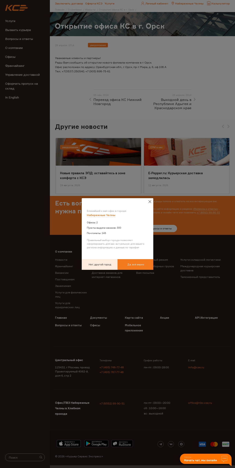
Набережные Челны (101, 215)
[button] (206, 460)
